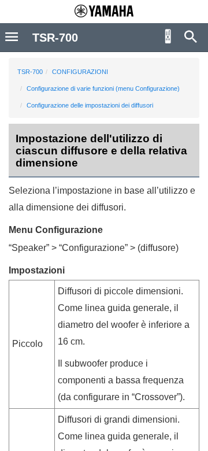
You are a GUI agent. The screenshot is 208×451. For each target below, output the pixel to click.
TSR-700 (30, 71)
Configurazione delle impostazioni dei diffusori (90, 105)
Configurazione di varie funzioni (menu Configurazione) (103, 88)
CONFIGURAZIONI (80, 71)
